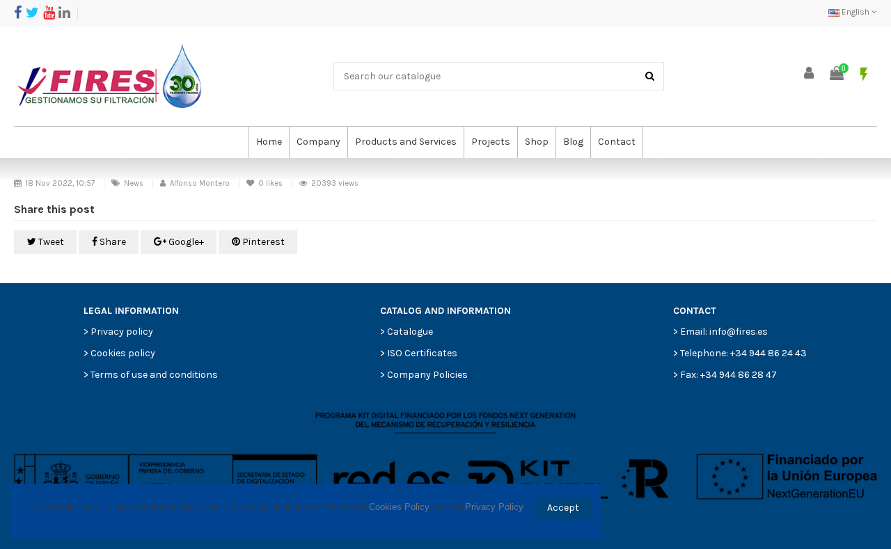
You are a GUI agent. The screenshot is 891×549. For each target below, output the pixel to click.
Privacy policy (121, 331)
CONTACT (694, 311)
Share (111, 242)
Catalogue (410, 331)
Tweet (50, 242)
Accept (563, 508)
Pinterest (262, 242)
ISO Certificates (422, 353)
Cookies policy (122, 353)
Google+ (185, 242)
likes (271, 183)
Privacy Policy (494, 507)
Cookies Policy (399, 507)
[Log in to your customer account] (810, 74)
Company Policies (427, 375)
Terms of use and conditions (154, 375)
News (133, 183)
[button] (318, 142)
